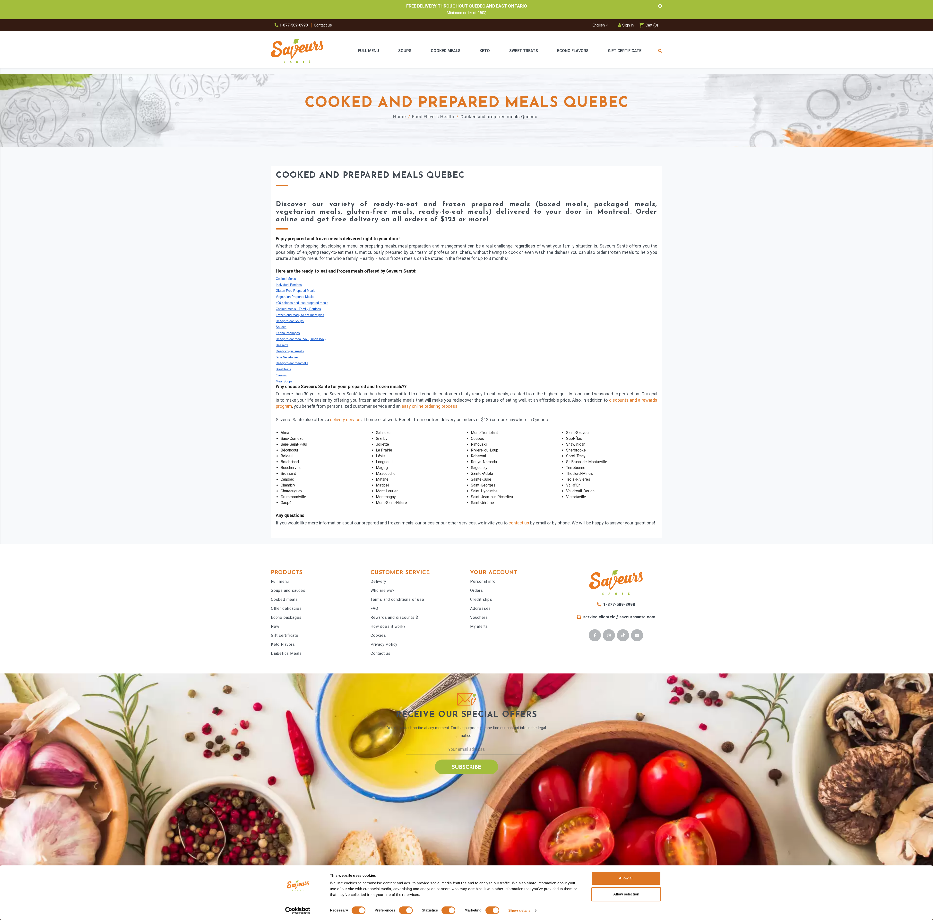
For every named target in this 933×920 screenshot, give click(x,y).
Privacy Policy (384, 644)
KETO (485, 50)
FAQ (374, 608)
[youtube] (637, 635)
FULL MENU (368, 50)
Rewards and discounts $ (394, 617)
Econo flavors (572, 50)
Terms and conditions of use (397, 599)
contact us (519, 522)
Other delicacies (286, 608)
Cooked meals (284, 599)
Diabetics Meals (286, 653)
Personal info (482, 581)
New (275, 626)
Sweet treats (523, 50)
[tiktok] (623, 635)
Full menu (280, 581)
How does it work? (388, 626)
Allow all (626, 878)
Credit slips (481, 599)
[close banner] (660, 6)
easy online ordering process (430, 406)
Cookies (378, 635)
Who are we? (383, 590)
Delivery (378, 581)
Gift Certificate (624, 50)
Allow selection (626, 894)
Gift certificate (284, 635)
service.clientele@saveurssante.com (619, 616)
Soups (404, 50)
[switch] (406, 910)
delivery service (345, 419)
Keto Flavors (283, 644)
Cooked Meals (445, 50)
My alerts (479, 626)
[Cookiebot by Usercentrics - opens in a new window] (297, 910)
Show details (519, 910)
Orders (476, 590)
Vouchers (479, 617)
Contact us (323, 25)
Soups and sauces (288, 590)
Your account (493, 572)
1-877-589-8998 (293, 25)
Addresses (480, 608)
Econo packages (286, 617)
